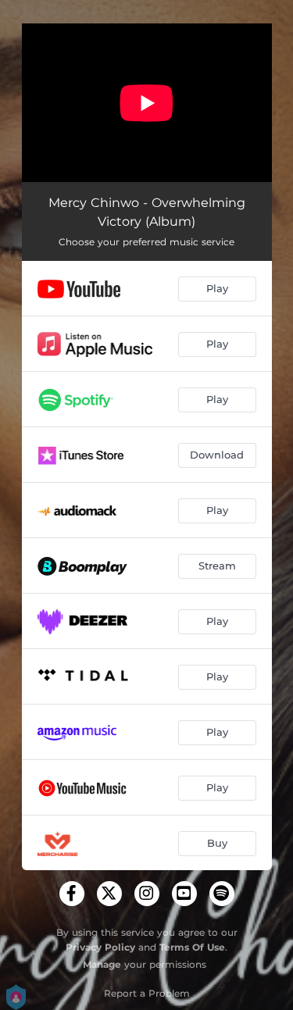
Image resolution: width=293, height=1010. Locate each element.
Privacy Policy (100, 947)
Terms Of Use (192, 947)
